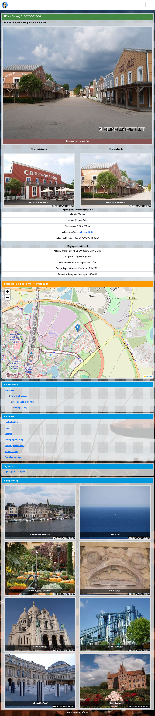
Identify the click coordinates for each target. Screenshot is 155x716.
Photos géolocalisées (14, 445)
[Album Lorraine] (115, 568)
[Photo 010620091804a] (39, 180)
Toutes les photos (13, 422)
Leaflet (149, 376)
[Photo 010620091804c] (116, 180)
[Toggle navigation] (149, 5)
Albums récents (11, 451)
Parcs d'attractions (19, 396)
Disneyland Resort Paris (23, 402)
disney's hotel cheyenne (15, 472)
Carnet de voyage (13, 457)
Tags (7, 428)
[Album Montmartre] (40, 624)
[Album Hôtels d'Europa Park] (40, 568)
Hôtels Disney (20, 407)
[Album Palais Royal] (40, 681)
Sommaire (9, 390)
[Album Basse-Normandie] (40, 512)
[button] (77, 328)
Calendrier (9, 434)
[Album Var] (115, 512)
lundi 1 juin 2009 (86, 232)
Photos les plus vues (14, 440)
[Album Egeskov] (115, 681)
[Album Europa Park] (115, 624)
